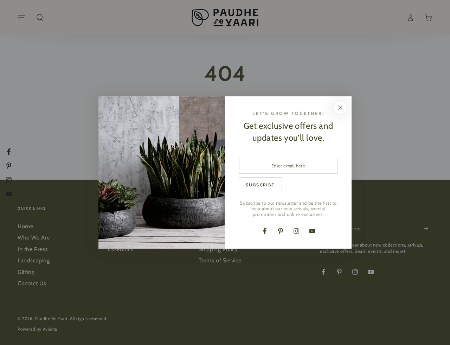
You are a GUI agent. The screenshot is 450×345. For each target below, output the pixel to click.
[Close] (340, 107)
